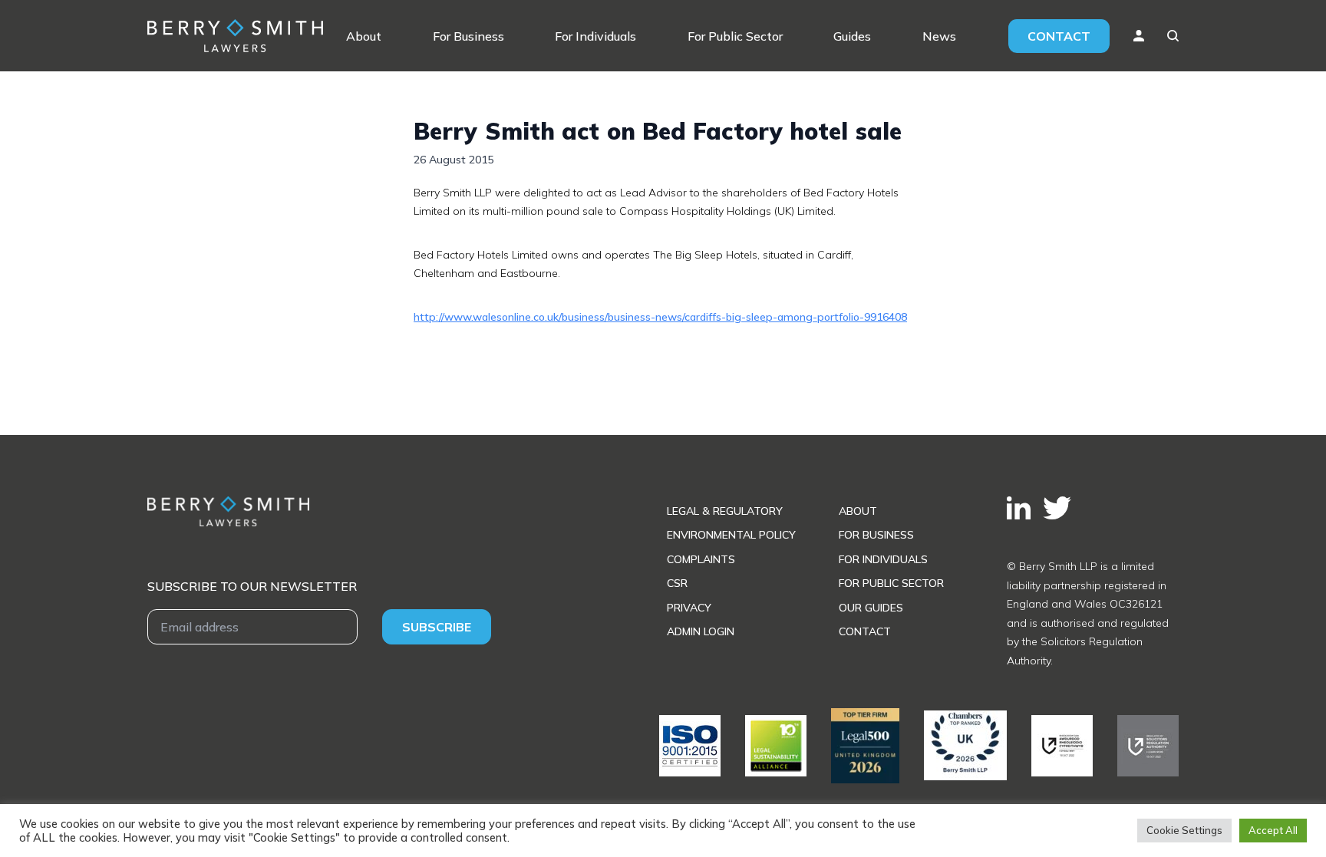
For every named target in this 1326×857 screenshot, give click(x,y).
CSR (677, 583)
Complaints (701, 559)
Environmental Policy (731, 535)
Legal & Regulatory (725, 511)
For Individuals (595, 36)
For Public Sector (735, 36)
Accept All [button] (1273, 830)
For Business (468, 36)
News (939, 36)
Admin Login (700, 631)
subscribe (436, 627)
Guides (852, 36)
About (363, 36)
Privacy (689, 608)
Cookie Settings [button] (1184, 830)
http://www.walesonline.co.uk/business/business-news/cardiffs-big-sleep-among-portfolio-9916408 (660, 317)
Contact (1058, 36)
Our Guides (871, 608)
